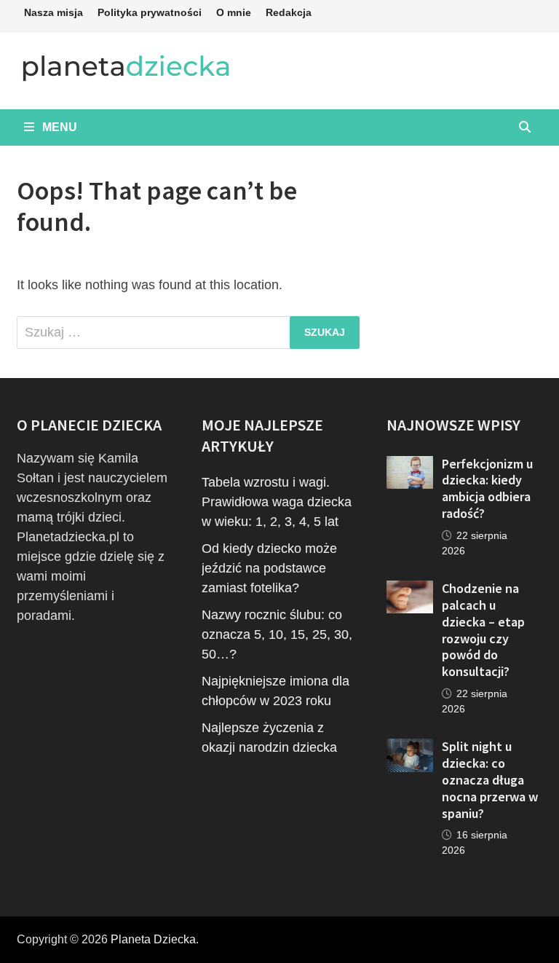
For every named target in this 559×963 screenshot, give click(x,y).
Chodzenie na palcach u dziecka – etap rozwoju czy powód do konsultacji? (483, 630)
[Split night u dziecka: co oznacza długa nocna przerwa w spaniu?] (409, 748)
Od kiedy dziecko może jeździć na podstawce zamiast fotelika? (269, 568)
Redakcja (289, 12)
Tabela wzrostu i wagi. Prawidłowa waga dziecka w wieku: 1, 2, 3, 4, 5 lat (277, 502)
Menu (58, 127)
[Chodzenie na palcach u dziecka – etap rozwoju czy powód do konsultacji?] (409, 590)
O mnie (233, 12)
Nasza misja (53, 12)
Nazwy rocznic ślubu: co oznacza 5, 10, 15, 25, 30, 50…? (277, 634)
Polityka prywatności (150, 12)
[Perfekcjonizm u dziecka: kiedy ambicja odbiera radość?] (409, 465)
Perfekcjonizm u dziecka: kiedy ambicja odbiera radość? (487, 488)
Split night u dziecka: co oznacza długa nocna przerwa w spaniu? (490, 779)
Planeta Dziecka (153, 939)
